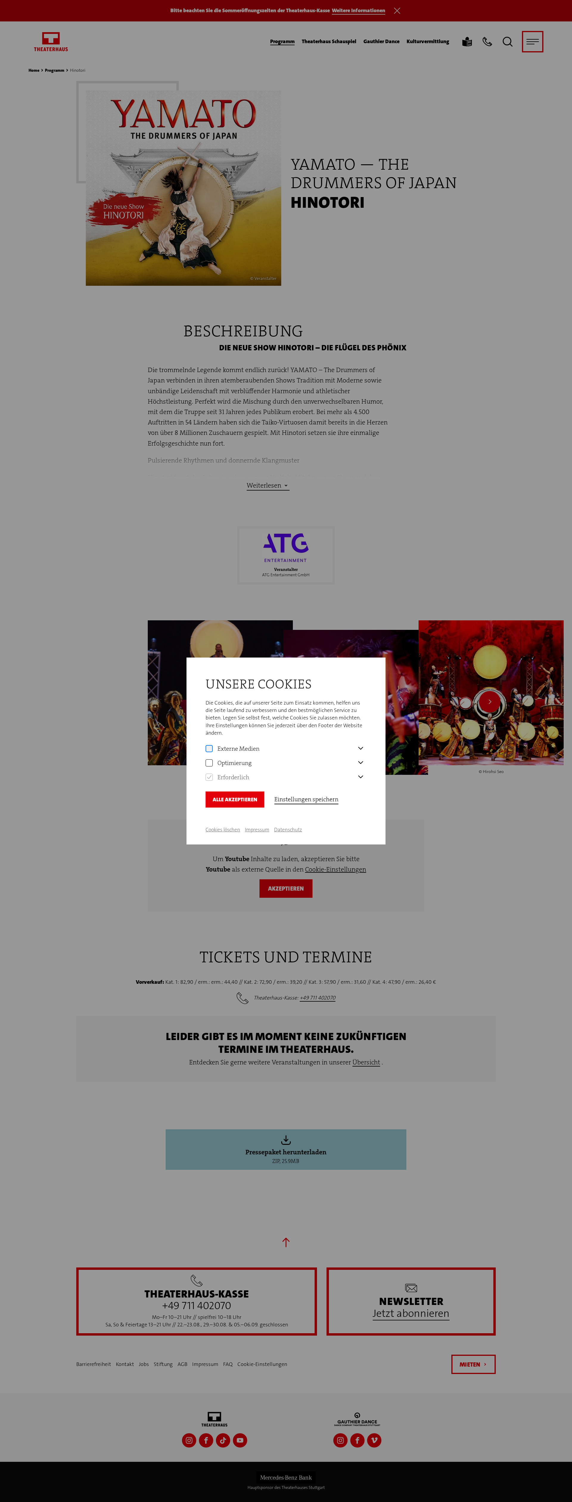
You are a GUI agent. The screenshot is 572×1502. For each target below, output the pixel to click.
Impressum (257, 829)
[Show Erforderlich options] (360, 777)
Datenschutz (288, 829)
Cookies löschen (223, 829)
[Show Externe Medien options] (360, 749)
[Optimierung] (209, 762)
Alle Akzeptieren (235, 799)
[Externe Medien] (209, 748)
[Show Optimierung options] (360, 763)
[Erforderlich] (209, 777)
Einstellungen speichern (306, 799)
